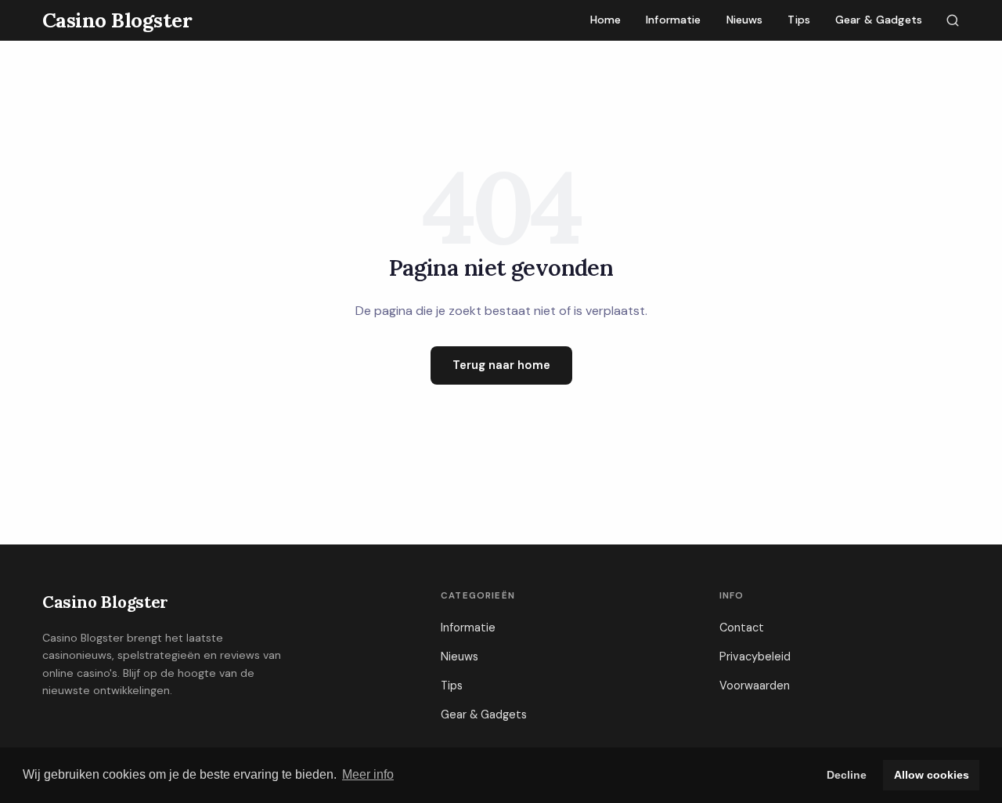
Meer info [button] (368, 774)
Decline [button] (847, 775)
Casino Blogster (105, 602)
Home (606, 20)
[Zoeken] (953, 20)
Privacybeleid (755, 656)
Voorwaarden (754, 685)
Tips (799, 20)
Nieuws (744, 20)
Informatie (673, 20)
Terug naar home (501, 365)
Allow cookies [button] (931, 775)
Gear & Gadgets (878, 20)
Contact (741, 627)
